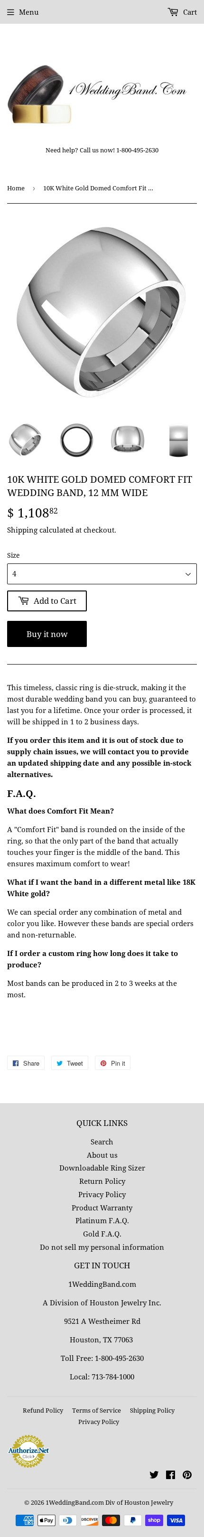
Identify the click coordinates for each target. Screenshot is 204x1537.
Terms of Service (96, 1410)
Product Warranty (102, 1207)
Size (13, 555)
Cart (189, 12)
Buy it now (47, 633)
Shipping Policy (152, 1410)
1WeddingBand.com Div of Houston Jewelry (109, 1502)
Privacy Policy (102, 1194)
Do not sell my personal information (102, 1247)
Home (16, 188)
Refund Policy (43, 1410)
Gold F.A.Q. (102, 1233)
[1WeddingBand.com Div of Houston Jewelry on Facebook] (171, 1476)
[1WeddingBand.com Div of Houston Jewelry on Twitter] (154, 1476)
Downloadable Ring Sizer (102, 1167)
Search (102, 1141)
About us (102, 1155)
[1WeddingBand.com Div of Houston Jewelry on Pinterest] (187, 1476)
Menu (29, 12)
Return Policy (102, 1181)
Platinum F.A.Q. (102, 1220)
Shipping (22, 529)
